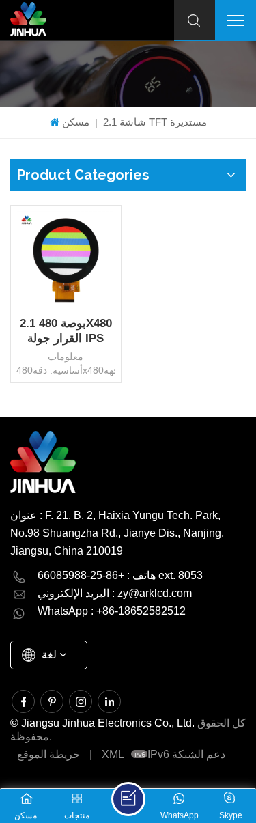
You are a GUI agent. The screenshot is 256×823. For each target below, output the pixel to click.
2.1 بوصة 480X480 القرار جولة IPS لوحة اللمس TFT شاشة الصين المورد (65, 331)
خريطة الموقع (48, 754)
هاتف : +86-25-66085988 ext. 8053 (120, 575)
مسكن (75, 122)
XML (113, 754)
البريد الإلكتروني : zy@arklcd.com (115, 593)
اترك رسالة (128, 799)
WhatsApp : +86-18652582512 (112, 611)
